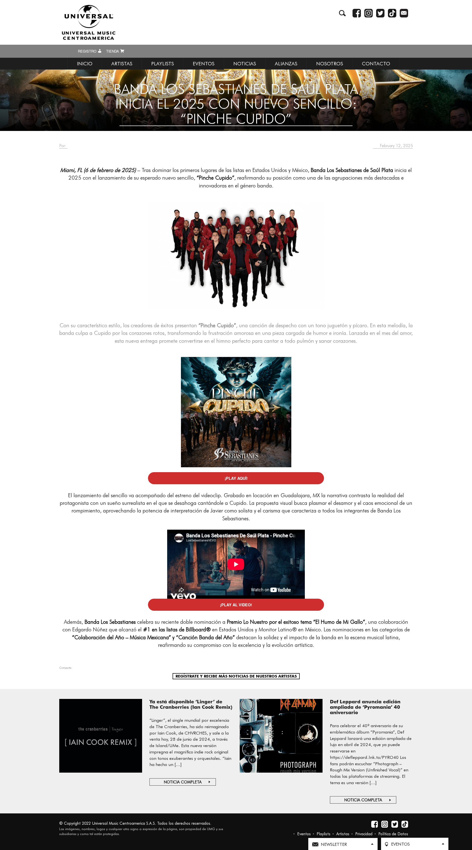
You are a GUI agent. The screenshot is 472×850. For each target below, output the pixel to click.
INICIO (84, 64)
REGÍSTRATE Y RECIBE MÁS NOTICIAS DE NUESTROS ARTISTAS (236, 676)
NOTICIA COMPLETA (183, 782)
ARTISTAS (121, 64)
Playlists (323, 834)
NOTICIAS (244, 64)
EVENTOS (203, 64)
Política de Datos (393, 834)
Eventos (304, 834)
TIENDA (113, 51)
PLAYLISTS (162, 64)
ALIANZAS (286, 64)
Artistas (342, 834)
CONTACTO (376, 64)
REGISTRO (87, 51)
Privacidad (363, 834)
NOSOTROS (329, 64)
